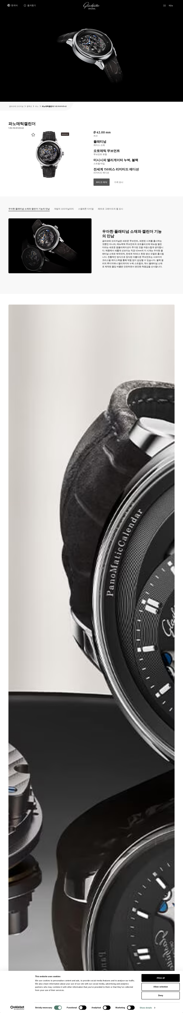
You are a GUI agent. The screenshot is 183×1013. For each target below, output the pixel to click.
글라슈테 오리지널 (16, 106)
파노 (37, 106)
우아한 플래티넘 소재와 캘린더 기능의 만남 (29, 209)
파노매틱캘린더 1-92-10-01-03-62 (54, 106)
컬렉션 (29, 106)
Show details (146, 1008)
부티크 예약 (101, 182)
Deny (160, 995)
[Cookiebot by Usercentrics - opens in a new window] (17, 1008)
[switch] (82, 1008)
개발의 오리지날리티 (64, 209)
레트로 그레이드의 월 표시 (110, 209)
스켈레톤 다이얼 (86, 209)
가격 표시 (118, 182)
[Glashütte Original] (91, 5)
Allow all (161, 978)
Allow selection (160, 987)
